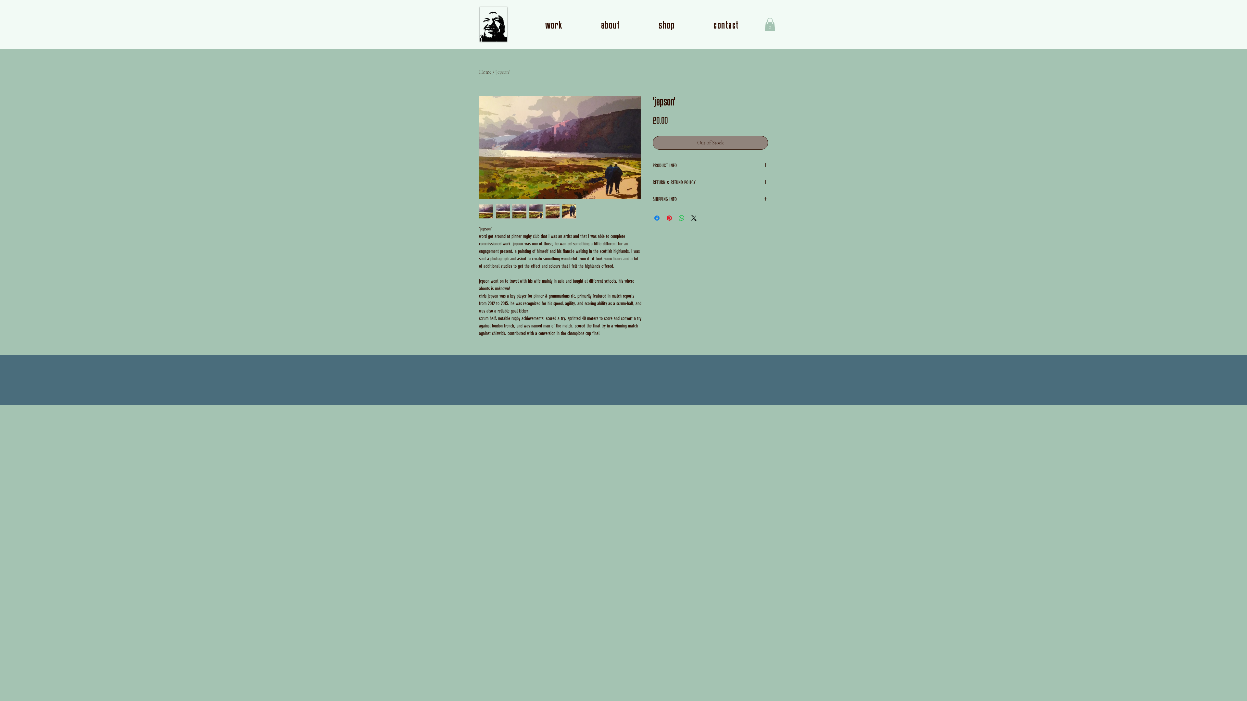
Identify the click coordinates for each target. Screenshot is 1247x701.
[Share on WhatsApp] (682, 218)
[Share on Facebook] (657, 218)
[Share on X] (694, 218)
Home (485, 72)
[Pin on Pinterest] (669, 218)
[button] (769, 24)
